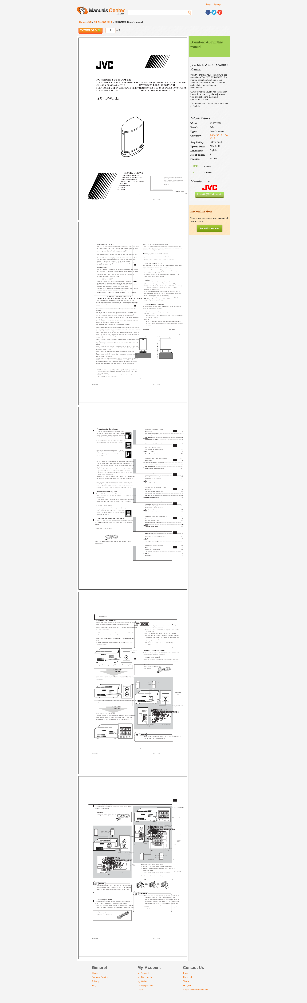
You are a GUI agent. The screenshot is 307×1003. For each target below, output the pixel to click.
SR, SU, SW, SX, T (103, 22)
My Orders (142, 981)
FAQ (94, 985)
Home (82, 22)
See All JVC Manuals (209, 194)
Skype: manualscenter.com (196, 989)
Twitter (186, 981)
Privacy (95, 981)
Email (186, 973)
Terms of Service (100, 977)
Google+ (187, 985)
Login (208, 4)
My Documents (145, 977)
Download (88, 30)
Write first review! (209, 228)
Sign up (216, 4)
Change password (146, 985)
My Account (143, 973)
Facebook (187, 977)
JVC (89, 22)
